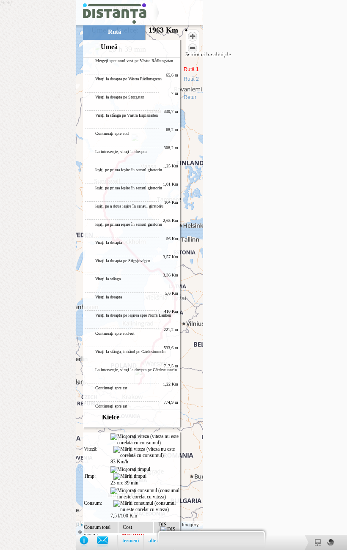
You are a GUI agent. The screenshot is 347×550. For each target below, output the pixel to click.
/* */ (93, 26)
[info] (88, 542)
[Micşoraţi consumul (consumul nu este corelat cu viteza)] (144, 493)
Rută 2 (191, 79)
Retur (190, 97)
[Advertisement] (38, 127)
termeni (130, 541)
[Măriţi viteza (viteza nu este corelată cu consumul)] (146, 452)
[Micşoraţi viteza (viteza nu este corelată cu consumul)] (144, 439)
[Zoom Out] (192, 48)
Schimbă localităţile (208, 54)
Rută (114, 31)
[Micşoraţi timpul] (130, 469)
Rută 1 (191, 69)
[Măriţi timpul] (129, 476)
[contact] (107, 542)
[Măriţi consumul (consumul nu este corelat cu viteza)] (146, 506)
